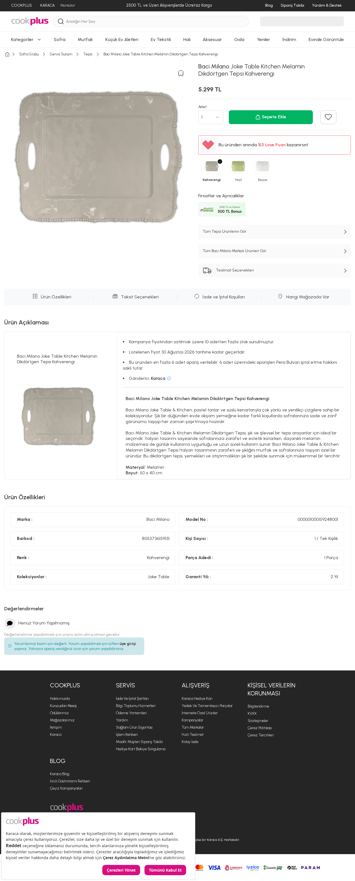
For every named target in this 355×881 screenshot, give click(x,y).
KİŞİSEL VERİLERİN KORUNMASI (271, 689)
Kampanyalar (192, 720)
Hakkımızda (60, 698)
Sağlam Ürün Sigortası (134, 727)
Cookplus (65, 685)
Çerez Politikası (260, 728)
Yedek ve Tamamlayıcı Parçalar (207, 705)
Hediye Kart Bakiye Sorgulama (140, 749)
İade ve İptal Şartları (132, 698)
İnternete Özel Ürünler (200, 713)
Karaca (55, 734)
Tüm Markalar (193, 727)
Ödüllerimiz (59, 713)
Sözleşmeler (258, 720)
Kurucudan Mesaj (63, 705)
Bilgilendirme (258, 706)
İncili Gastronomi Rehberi (70, 781)
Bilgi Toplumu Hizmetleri (136, 705)
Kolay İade (190, 741)
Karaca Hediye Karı (197, 698)
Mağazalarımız (62, 720)
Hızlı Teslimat (193, 734)
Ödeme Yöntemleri (131, 713)
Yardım (122, 720)
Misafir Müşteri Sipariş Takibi (139, 741)
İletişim (56, 727)
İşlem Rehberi (127, 734)
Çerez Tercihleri (261, 735)
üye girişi (128, 643)
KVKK (252, 713)
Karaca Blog (59, 774)
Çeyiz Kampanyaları (66, 788)
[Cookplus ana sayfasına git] (66, 807)
